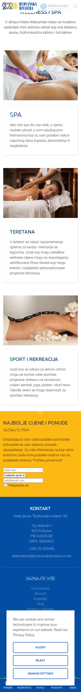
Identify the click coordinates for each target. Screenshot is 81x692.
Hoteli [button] (40, 687)
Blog (40, 604)
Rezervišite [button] (24, 687)
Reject (40, 660)
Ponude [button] (8, 687)
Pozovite (56, 687)
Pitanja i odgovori (40, 609)
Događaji (40, 599)
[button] (75, 6)
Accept (40, 647)
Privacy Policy (23, 635)
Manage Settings (40, 673)
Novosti (40, 593)
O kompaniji (40, 588)
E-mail (73, 687)
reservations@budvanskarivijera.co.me (41, 556)
